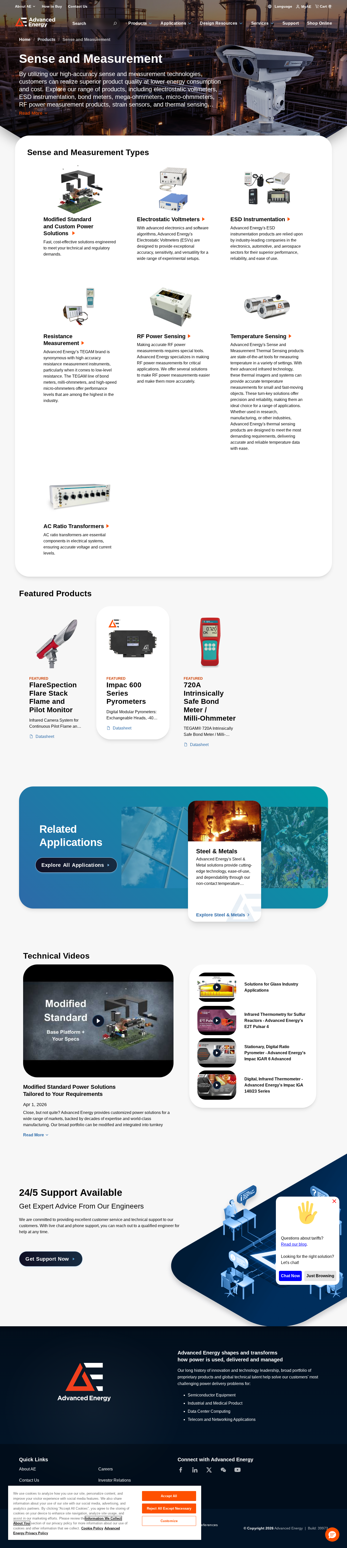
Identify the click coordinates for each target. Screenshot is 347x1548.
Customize (169, 1521)
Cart (325, 6)
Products (47, 39)
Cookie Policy (92, 1528)
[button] (332, 1534)
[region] (104, 1512)
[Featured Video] (98, 1020)
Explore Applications (72, 865)
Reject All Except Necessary (169, 1508)
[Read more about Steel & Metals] (224, 821)
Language (283, 6)
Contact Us (29, 1480)
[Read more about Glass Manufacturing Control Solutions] (158, 821)
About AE (27, 1469)
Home (25, 39)
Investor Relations (114, 1480)
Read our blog (294, 1244)
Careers (105, 1469)
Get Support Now (47, 1259)
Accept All (169, 1496)
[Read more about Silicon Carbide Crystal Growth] (291, 821)
